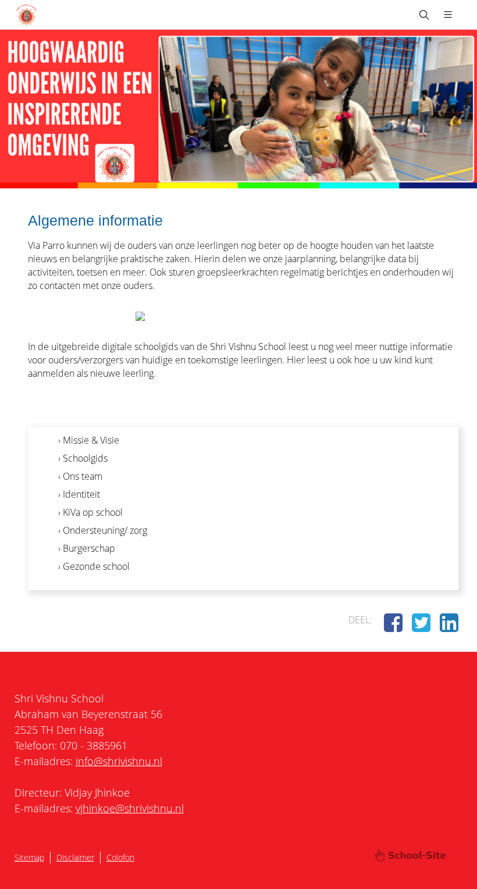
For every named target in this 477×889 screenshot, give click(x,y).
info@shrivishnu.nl (119, 761)
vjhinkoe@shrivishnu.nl (130, 808)
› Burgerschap (86, 548)
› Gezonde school (94, 566)
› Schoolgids (83, 458)
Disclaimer (75, 857)
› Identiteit (79, 494)
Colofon (120, 857)
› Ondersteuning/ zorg (102, 530)
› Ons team (80, 476)
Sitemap (29, 857)
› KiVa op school (90, 512)
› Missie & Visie (88, 440)
